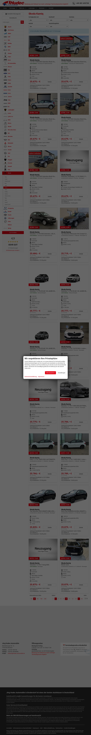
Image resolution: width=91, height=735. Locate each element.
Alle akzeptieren (50, 372)
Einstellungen (61, 372)
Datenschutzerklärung (31, 376)
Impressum (41, 376)
